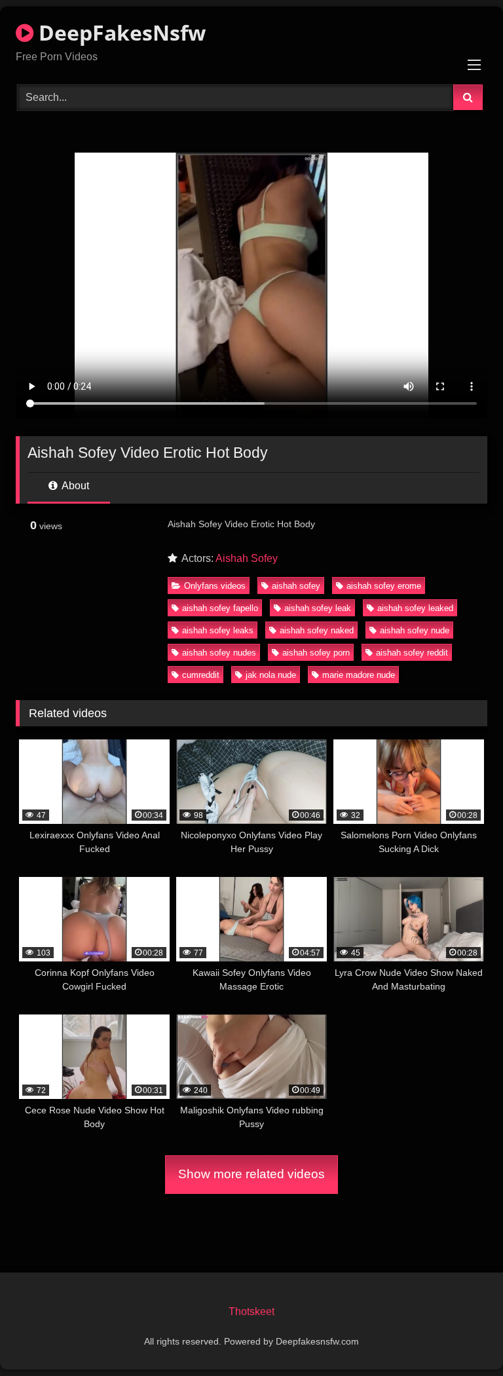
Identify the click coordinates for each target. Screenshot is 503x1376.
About (74, 485)
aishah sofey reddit (412, 653)
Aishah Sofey (246, 558)
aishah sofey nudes (219, 653)
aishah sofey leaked (415, 608)
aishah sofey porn (316, 653)
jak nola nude (271, 675)
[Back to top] (462, 1337)
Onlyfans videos (215, 586)
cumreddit (200, 675)
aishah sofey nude (414, 630)
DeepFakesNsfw (119, 32)
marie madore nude (358, 675)
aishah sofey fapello (220, 608)
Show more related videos (251, 1174)
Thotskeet (251, 1311)
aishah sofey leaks (217, 630)
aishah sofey (296, 586)
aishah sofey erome (383, 586)
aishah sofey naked (317, 630)
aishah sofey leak (317, 608)
